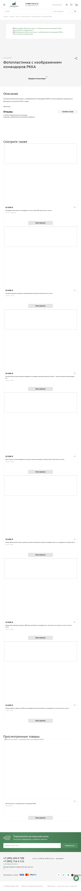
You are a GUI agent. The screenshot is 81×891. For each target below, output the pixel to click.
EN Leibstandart (57, 5)
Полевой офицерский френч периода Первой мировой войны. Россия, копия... (29, 293)
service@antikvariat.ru (32, 5)
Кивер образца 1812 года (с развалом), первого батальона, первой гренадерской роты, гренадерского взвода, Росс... (40, 542)
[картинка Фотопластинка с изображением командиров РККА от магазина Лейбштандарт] (40, 768)
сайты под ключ (62, 886)
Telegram (68, 875)
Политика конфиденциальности (32, 886)
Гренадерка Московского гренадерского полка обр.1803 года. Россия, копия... (28, 210)
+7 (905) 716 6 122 (13, 861)
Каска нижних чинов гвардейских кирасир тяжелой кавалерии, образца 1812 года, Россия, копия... (35, 459)
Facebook (59, 875)
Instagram (64, 875)
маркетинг (73, 886)
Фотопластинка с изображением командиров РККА (20, 803)
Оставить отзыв (67, 112)
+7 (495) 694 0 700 (13, 858)
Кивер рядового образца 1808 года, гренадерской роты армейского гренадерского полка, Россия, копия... (37, 708)
